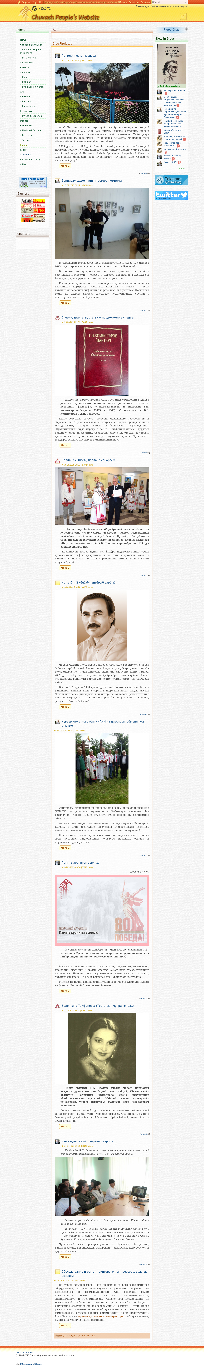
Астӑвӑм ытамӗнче (170, 86)
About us (20, 1352)
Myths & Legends (32, 115)
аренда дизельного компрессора (101, 1316)
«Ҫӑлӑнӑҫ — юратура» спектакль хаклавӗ (174, 138)
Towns (25, 140)
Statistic (29, 1352)
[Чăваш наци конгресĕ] (39, 212)
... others (181, 168)
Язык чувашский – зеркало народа (87, 1141)
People (24, 120)
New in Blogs (165, 38)
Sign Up (37, 2)
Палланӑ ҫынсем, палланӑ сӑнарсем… (89, 460)
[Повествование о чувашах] (27, 202)
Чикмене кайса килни (175, 149)
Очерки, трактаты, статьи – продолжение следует (98, 317)
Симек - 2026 (170, 162)
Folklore (25, 96)
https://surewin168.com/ (31, 1364)
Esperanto (145, 2)
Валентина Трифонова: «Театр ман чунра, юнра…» (98, 1006)
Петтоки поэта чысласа (79, 55)
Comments (143, 173)
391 (93, 1335)
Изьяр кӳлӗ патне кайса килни (172, 144)
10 (85, 1335)
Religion (26, 81)
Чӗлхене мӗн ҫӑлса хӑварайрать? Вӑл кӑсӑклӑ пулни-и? (173, 123)
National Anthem (32, 130)
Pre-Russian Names (33, 86)
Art (22, 91)
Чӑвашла (122, 2)
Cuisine (26, 72)
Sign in (26, 2)
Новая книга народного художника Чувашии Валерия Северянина (175, 113)
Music (25, 77)
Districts (27, 135)
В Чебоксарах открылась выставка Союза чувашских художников (174, 101)
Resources (28, 62)
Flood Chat (171, 29)
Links (23, 149)
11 (88, 1335)
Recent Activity (31, 159)
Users (25, 164)
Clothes (26, 101)
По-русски (134, 2)
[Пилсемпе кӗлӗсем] (27, 212)
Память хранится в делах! (81, 862)
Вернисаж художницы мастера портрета (92, 180)
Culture (24, 67)
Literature (26, 111)
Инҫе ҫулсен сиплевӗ (174, 90)
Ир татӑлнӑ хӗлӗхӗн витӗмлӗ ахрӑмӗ (88, 582)
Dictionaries (29, 57)
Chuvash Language (31, 44)
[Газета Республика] (27, 221)
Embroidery (28, 106)
